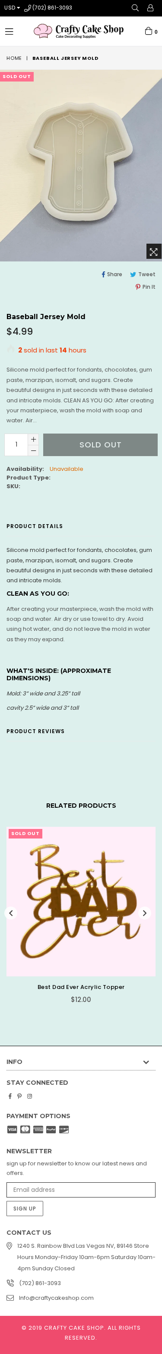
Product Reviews (35, 731)
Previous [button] (10, 913)
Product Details (34, 526)
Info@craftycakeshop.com (56, 1298)
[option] (78, 921)
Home (14, 58)
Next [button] (144, 913)
